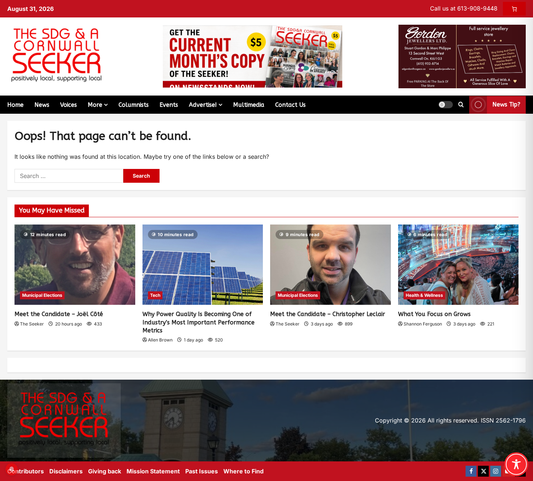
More (95, 104)
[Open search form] (461, 105)
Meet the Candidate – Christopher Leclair (327, 314)
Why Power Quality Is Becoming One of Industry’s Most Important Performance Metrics (198, 322)
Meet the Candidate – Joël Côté (59, 314)
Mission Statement (153, 471)
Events (169, 104)
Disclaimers (66, 471)
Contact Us (290, 104)
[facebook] (471, 471)
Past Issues (201, 471)
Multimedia (248, 104)
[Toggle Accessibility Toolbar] (516, 464)
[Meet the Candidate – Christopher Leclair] (330, 265)
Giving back (104, 471)
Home (15, 104)
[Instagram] (495, 471)
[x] (483, 471)
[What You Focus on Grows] (458, 265)
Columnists (134, 104)
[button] (445, 104)
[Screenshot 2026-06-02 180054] (462, 56)
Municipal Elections (42, 295)
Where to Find (243, 471)
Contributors (25, 471)
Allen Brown (160, 340)
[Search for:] (69, 176)
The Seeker (32, 324)
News (41, 104)
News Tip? (506, 104)
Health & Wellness (424, 295)
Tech (155, 295)
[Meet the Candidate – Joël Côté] (75, 265)
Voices (68, 104)
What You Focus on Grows (434, 314)
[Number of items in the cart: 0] (514, 9)
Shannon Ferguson (423, 324)
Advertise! (203, 104)
